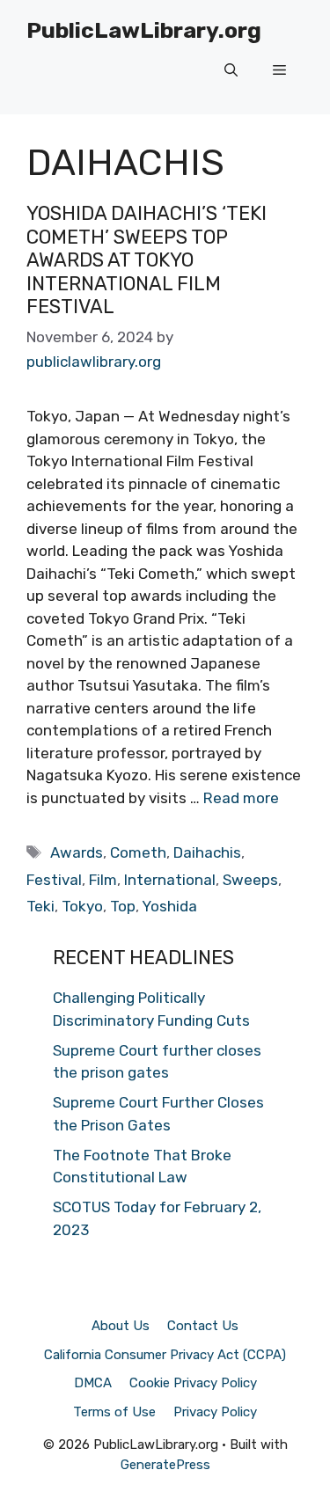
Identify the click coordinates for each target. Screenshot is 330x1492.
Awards (76, 852)
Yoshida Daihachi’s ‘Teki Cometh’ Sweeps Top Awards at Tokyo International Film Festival (146, 259)
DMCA (93, 1383)
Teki (40, 906)
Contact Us (202, 1326)
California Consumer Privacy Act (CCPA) (165, 1355)
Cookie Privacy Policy (193, 1383)
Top (123, 906)
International (170, 880)
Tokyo (82, 906)
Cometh (138, 852)
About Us (121, 1326)
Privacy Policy (215, 1412)
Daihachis (207, 852)
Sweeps (250, 880)
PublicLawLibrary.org (143, 30)
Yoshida (169, 906)
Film (103, 880)
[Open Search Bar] (231, 70)
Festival (54, 880)
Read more (241, 798)
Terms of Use (114, 1412)
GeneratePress (165, 1465)
